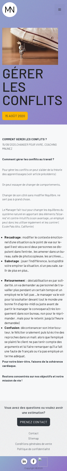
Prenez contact (33, 422)
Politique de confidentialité (33, 449)
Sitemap (33, 438)
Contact (34, 433)
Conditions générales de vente (33, 443)
